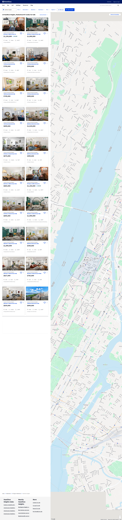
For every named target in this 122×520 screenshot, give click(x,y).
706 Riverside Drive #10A (33, 303)
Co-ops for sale (36, 505)
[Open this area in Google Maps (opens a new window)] (53, 519)
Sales (3, 493)
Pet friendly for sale (37, 511)
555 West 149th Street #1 (9, 34)
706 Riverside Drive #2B (9, 94)
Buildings (18, 5)
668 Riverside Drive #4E (33, 154)
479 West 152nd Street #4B (10, 213)
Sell (12, 5)
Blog (32, 5)
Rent (3, 5)
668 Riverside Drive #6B (33, 243)
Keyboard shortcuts (104, 519)
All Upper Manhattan (16, 493)
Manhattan (8, 493)
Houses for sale (36, 508)
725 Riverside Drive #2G (33, 94)
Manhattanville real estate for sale (26, 516)
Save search (70, 9)
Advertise (109, 1)
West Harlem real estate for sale (25, 510)
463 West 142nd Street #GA (10, 303)
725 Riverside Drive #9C (9, 124)
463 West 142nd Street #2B (33, 34)
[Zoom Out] (120, 518)
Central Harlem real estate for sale (26, 513)
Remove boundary (115, 14)
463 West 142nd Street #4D (10, 273)
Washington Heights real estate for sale (27, 507)
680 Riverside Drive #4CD (33, 124)
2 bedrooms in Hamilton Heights (11, 510)
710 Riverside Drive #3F (32, 64)
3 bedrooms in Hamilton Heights (11, 513)
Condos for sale (36, 502)
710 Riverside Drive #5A (9, 64)
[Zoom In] (120, 516)
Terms (121, 519)
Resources (25, 5)
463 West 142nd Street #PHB (34, 273)
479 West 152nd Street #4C (10, 154)
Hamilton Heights (8, 9)
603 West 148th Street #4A (10, 183)
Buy (8, 5)
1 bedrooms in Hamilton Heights (11, 507)
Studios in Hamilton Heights (10, 505)
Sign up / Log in (116, 1)
